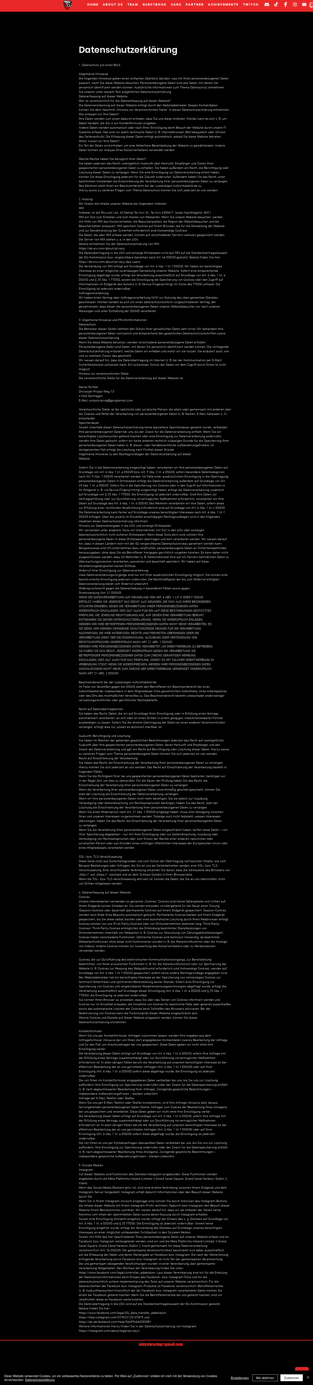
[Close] (307, 1378)
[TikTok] (276, 4)
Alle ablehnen (265, 1378)
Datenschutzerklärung (40, 1380)
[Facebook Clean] (285, 4)
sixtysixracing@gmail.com (161, 1344)
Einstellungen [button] (240, 1378)
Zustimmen (291, 1378)
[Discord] (266, 4)
